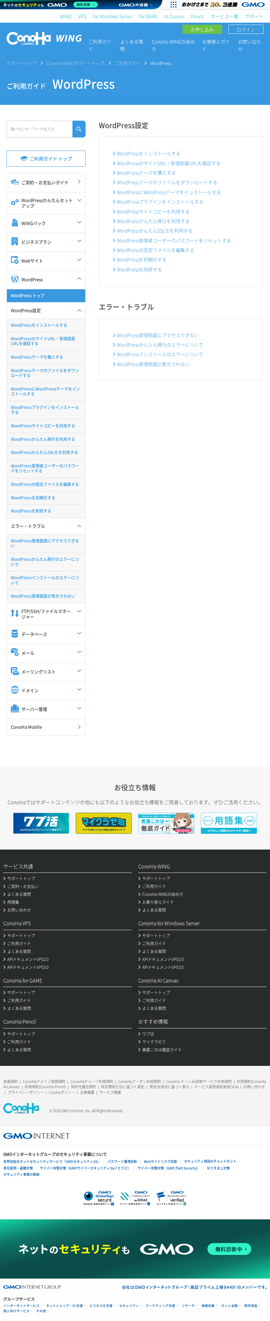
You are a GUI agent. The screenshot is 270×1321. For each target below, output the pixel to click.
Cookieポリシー (62, 1092)
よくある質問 (131, 45)
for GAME (148, 16)
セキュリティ (129, 1306)
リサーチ (188, 1306)
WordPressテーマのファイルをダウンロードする (167, 182)
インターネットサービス (21, 1306)
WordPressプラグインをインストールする (160, 201)
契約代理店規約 (83, 1087)
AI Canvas (174, 16)
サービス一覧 (224, 16)
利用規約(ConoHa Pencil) (45, 1087)
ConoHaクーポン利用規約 (139, 1081)
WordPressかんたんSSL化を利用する (155, 230)
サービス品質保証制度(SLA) (216, 1087)
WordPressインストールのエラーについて (160, 354)
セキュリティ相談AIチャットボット (210, 1161)
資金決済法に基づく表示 (169, 1087)
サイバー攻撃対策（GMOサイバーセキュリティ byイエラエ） (85, 1167)
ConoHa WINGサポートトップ (75, 63)
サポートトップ (22, 63)
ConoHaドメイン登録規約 (44, 1081)
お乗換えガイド (216, 45)
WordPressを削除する (139, 269)
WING (65, 16)
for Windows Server (113, 16)
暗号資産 (250, 1306)
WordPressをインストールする (148, 153)
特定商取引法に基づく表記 (123, 1087)
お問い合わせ (249, 45)
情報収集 (208, 1306)
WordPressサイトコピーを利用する (153, 211)
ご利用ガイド (99, 45)
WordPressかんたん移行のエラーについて (160, 344)
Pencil (197, 16)
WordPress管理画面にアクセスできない (158, 335)
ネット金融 (229, 1306)
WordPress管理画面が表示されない (153, 364)
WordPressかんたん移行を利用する (153, 221)
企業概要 (87, 1092)
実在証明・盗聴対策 (18, 1167)
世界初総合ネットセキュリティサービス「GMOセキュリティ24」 (51, 1161)
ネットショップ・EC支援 (64, 1306)
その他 (41, 1311)
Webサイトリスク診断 (160, 1161)
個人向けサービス (16, 1311)
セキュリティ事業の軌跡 (21, 1174)
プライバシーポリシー (26, 1092)
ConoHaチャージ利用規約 (91, 1081)
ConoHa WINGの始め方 (173, 45)
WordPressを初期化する (142, 259)
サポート (254, 16)
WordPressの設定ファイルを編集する (155, 250)
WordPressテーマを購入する (146, 172)
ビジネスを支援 (101, 1306)
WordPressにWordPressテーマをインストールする (169, 192)
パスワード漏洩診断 (122, 1161)
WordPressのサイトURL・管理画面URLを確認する (169, 163)
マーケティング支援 (160, 1306)
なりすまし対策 (218, 1167)
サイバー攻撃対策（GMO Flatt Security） (169, 1167)
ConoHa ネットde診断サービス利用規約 (199, 1081)
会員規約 (10, 1081)
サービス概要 (110, 1092)
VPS (82, 16)
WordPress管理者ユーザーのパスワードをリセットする (174, 240)
